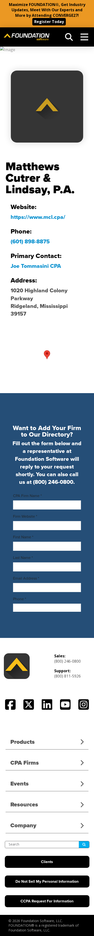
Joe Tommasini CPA (36, 266)
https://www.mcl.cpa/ (38, 217)
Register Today (49, 21)
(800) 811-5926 (67, 676)
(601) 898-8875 (30, 241)
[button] (69, 37)
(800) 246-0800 (53, 482)
